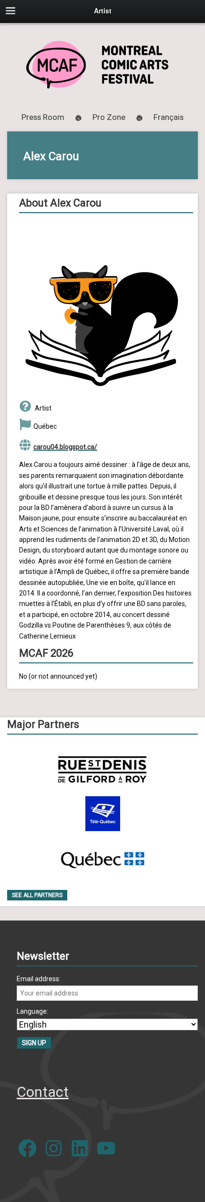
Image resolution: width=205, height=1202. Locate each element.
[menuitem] (169, 117)
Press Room (42, 117)
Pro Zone (108, 117)
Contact (43, 1091)
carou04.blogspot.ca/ (65, 447)
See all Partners (37, 895)
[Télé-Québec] (102, 813)
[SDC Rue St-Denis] (102, 769)
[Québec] (102, 858)
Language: (32, 1011)
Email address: (39, 979)
